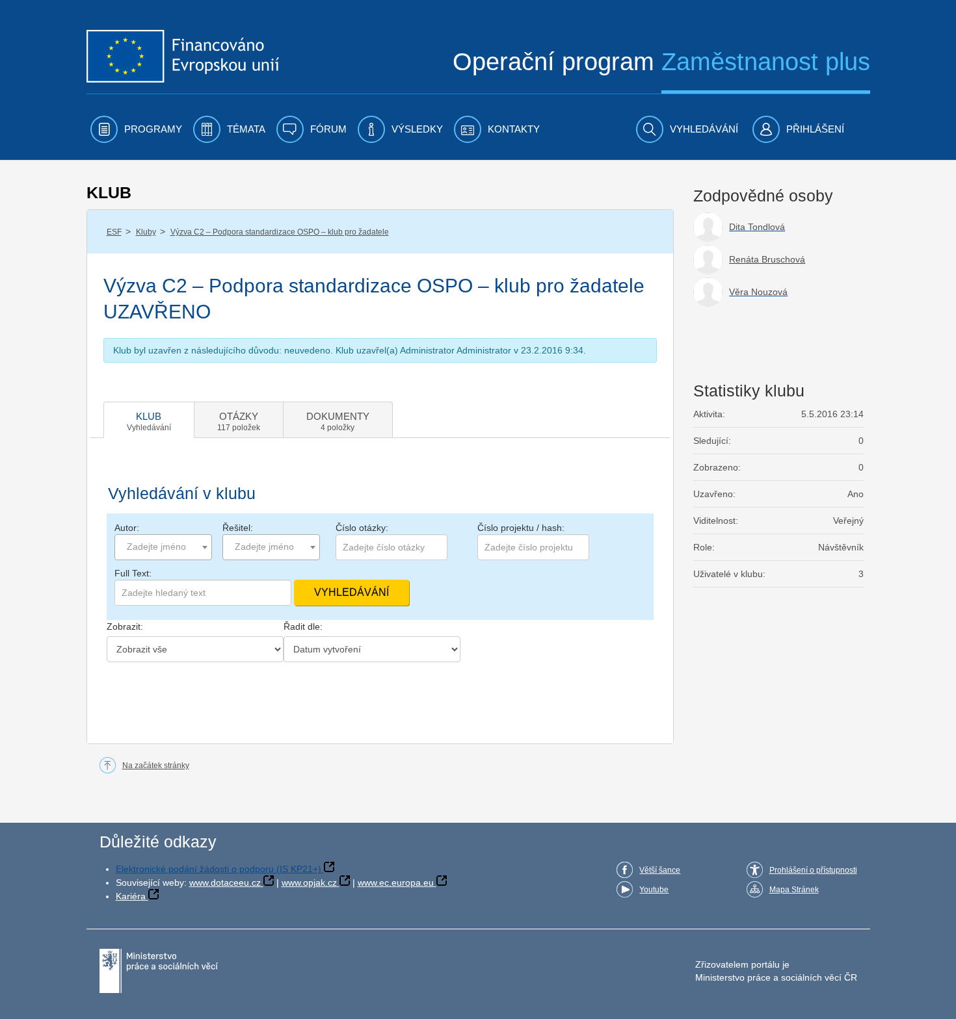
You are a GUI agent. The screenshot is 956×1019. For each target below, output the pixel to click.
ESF (114, 232)
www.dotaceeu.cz (225, 882)
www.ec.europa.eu (396, 882)
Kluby (146, 232)
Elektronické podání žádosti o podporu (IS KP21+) (218, 869)
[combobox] (163, 547)
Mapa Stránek (794, 889)
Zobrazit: (125, 626)
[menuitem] (136, 129)
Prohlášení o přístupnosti (813, 870)
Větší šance (659, 870)
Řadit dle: (303, 626)
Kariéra (131, 896)
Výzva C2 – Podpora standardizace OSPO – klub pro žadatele (279, 232)
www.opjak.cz (309, 882)
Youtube (654, 889)
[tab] (148, 420)
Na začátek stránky (155, 765)
